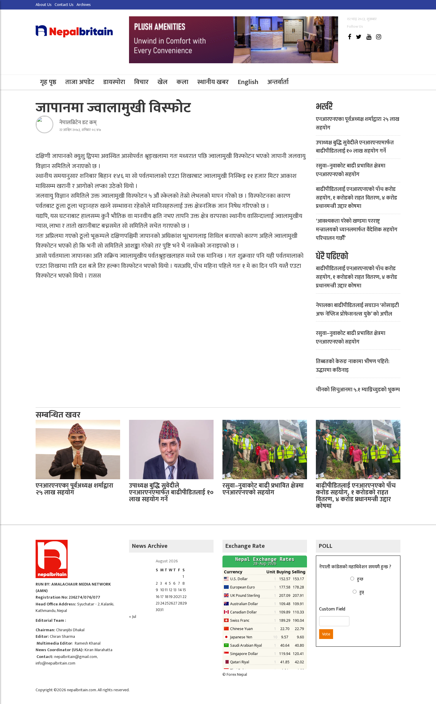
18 (166, 596)
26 (171, 603)
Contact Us (64, 4)
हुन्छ (360, 579)
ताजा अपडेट (79, 82)
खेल (162, 82)
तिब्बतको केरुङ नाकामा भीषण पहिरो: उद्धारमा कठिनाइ (352, 366)
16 (158, 596)
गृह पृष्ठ (48, 82)
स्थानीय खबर (213, 82)
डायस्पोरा (114, 82)
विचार (141, 82)
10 (162, 589)
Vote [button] (326, 634)
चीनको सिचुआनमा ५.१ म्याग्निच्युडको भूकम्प (358, 389)
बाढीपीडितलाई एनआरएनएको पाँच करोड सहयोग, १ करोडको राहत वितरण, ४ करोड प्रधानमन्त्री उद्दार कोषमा (356, 198)
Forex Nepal (237, 674)
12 (170, 589)
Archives (84, 4)
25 (167, 603)
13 (174, 589)
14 (180, 589)
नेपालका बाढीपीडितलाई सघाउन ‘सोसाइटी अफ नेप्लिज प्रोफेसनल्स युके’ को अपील (357, 310)
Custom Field (332, 609)
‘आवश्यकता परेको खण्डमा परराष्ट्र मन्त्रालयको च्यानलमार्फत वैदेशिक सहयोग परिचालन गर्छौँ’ (356, 230)
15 (184, 589)
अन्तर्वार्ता (278, 82)
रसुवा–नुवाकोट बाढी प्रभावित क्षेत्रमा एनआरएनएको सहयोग (350, 170)
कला (182, 82)
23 (158, 603)
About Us (44, 4)
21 (180, 596)
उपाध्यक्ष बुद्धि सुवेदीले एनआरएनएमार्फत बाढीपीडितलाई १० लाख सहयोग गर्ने (355, 147)
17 (162, 596)
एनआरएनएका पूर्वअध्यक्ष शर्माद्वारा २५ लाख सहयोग (357, 123)
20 (175, 596)
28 (180, 603)
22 (184, 596)
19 (171, 596)
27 (175, 603)
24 (162, 603)
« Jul (132, 616)
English (248, 82)
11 (166, 589)
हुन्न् (361, 592)
